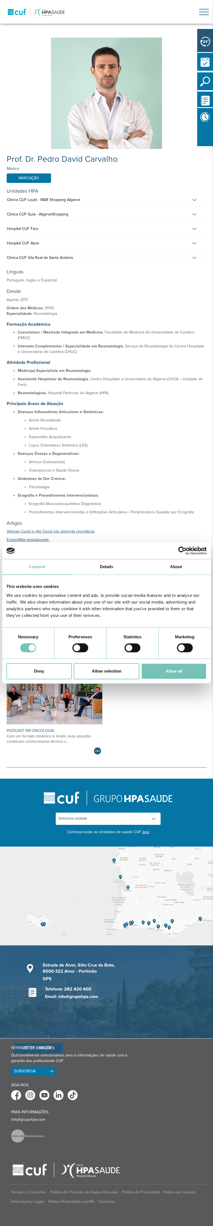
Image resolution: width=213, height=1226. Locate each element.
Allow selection (106, 671)
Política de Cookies (179, 1192)
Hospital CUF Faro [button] (22, 228)
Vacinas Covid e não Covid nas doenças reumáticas (51, 531)
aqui (145, 832)
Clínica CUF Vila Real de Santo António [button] (40, 257)
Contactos (106, 1201)
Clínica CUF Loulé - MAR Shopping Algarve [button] (43, 199)
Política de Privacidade (141, 1192)
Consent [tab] (37, 566)
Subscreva (25, 1071)
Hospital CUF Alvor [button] (23, 243)
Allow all (174, 671)
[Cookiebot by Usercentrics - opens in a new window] (182, 550)
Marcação (29, 178)
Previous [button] (198, 147)
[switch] (80, 647)
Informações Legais (27, 1201)
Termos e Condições (28, 1192)
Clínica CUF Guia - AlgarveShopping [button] (37, 214)
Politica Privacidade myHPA (71, 1201)
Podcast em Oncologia (30, 730)
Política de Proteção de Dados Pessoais (84, 1192)
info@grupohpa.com (28, 1119)
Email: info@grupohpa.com (71, 996)
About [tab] (176, 566)
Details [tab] (106, 566)
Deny (39, 671)
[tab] (106, 201)
